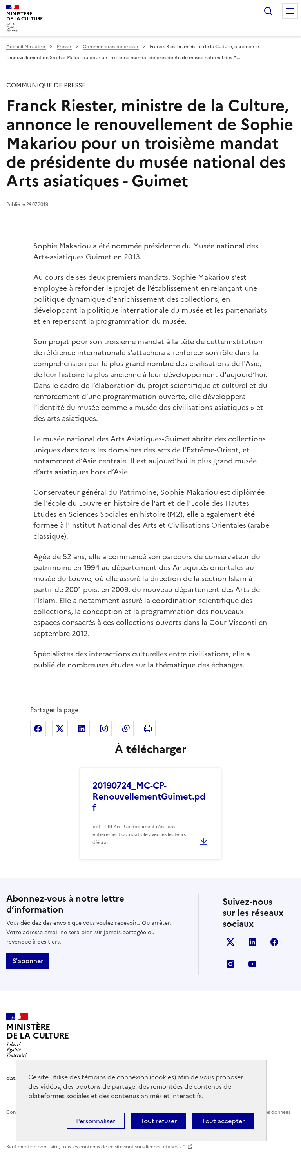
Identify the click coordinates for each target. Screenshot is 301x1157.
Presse (64, 46)
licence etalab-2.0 (165, 1146)
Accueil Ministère (26, 46)
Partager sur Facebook (38, 728)
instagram (230, 964)
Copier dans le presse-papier (126, 728)
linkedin (252, 942)
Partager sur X (60, 728)
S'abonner (28, 961)
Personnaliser (95, 1121)
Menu (290, 11)
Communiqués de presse (111, 46)
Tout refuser (158, 1121)
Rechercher (268, 11)
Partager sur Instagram (104, 728)
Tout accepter (223, 1121)
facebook (274, 942)
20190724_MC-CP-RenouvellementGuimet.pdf (148, 796)
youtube (252, 964)
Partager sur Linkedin (82, 728)
